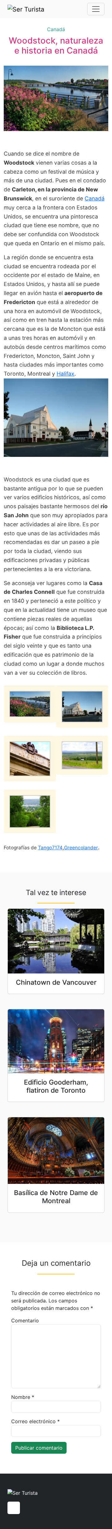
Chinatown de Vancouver (56, 982)
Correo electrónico (35, 1421)
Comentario (25, 1320)
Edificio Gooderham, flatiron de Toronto (56, 1086)
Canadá (56, 29)
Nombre (22, 1397)
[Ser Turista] (25, 9)
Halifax (65, 373)
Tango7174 (50, 848)
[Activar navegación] (96, 9)
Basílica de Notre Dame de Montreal (56, 1197)
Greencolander (81, 848)
